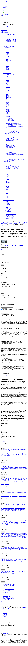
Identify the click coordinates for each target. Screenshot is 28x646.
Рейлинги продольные (11, 43)
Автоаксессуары (6, 161)
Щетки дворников (7, 144)
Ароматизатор (9, 162)
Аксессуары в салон (10, 170)
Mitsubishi (8, 98)
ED (1, 224)
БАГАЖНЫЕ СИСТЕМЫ (9, 34)
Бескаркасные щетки (10, 146)
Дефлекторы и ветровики (8, 74)
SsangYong (8, 105)
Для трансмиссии (9, 119)
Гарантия (5, 3)
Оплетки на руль (7, 73)
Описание (5, 375)
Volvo (7, 193)
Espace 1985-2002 (22, 223)
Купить (2, 264)
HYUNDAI (8, 208)
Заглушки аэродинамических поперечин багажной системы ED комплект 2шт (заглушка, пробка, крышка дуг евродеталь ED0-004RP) (14, 523)
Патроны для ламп (10, 160)
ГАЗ (6, 115)
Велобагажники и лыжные (12, 39)
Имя (1, 431)
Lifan (7, 94)
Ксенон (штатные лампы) (11, 153)
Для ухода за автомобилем (11, 167)
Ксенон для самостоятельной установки (15, 154)
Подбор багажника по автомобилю (13, 35)
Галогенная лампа (10, 152)
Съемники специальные (11, 138)
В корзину (3, 448)
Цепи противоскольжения (9, 46)
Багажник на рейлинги (11, 42)
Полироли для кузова (10, 125)
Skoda (7, 67)
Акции (4, 7)
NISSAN (8, 203)
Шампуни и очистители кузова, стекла (14, 126)
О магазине (5, 1)
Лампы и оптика (6, 151)
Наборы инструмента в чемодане (13, 134)
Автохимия (5, 117)
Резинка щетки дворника (11, 149)
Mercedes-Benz (9, 97)
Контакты (5, 6)
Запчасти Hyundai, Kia (11, 214)
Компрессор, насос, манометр (12, 166)
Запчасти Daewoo (10, 216)
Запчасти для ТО (9, 217)
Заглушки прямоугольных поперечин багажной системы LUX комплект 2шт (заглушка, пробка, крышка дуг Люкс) (13, 495)
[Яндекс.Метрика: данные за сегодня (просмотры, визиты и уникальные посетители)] (5, 633)
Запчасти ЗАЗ (9, 212)
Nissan (7, 61)
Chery (7, 71)
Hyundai (7, 56)
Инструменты (6, 133)
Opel (7, 62)
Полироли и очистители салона (13, 129)
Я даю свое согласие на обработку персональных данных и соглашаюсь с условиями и (12, 310)
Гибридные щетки (10, 147)
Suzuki (7, 68)
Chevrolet (8, 49)
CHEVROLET (9, 209)
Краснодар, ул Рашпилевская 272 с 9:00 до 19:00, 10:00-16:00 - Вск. (8, 27)
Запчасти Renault (9, 215)
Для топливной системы (11, 122)
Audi (7, 48)
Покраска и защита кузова (11, 131)
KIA (7, 180)
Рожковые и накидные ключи (12, 137)
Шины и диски (9, 127)
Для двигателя (9, 118)
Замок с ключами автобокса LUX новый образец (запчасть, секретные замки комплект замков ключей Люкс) (14, 550)
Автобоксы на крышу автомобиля (13, 36)
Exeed (7, 82)
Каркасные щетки (10, 145)
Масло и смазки (6, 116)
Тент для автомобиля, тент (12, 168)
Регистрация (6, 14)
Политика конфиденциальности (8, 636)
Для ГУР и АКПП (10, 120)
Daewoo (7, 52)
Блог (4, 8)
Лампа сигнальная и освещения (13, 155)
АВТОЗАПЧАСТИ (10, 211)
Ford (7, 54)
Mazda (7, 95)
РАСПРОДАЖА (9, 218)
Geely (7, 85)
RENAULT (8, 202)
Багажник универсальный (11, 40)
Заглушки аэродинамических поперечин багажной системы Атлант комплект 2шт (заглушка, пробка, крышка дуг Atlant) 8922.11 (14, 468)
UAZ (7, 113)
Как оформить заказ (7, 2)
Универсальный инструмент (12, 136)
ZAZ (7, 112)
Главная (2, 222)
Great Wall (8, 87)
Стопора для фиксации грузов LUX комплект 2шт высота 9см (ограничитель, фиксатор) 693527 (13, 562)
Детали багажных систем (11, 45)
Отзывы (5, 376)
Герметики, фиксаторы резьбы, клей (14, 123)
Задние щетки (9, 148)
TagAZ (7, 109)
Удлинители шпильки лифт (12, 198)
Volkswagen (8, 70)
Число (7, 432)
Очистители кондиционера (12, 130)
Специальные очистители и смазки (13, 124)
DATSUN (8, 204)
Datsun (7, 53)
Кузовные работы (10, 140)
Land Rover (8, 60)
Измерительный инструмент (12, 143)
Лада (7, 59)
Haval (7, 88)
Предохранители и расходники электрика (15, 159)
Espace (15, 223)
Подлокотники (6, 47)
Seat (6, 188)
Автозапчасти (6, 210)
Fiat (6, 83)
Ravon (7, 64)
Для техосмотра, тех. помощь (12, 163)
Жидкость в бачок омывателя (12, 132)
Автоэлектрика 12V (10, 165)
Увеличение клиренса (8, 172)
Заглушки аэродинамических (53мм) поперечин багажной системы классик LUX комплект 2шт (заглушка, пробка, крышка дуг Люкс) (13, 483)
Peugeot (7, 63)
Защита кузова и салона (8, 200)
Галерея (5, 9)
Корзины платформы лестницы (13, 38)
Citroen (7, 50)
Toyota (7, 69)
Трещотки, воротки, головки (12, 139)
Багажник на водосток (11, 41)
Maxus (7, 96)
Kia (6, 57)
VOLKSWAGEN (9, 205)
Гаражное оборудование (11, 141)
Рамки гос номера (10, 169)
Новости (5, 5)
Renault (7, 66)
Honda (7, 55)
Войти (2, 14)
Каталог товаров (4, 32)
